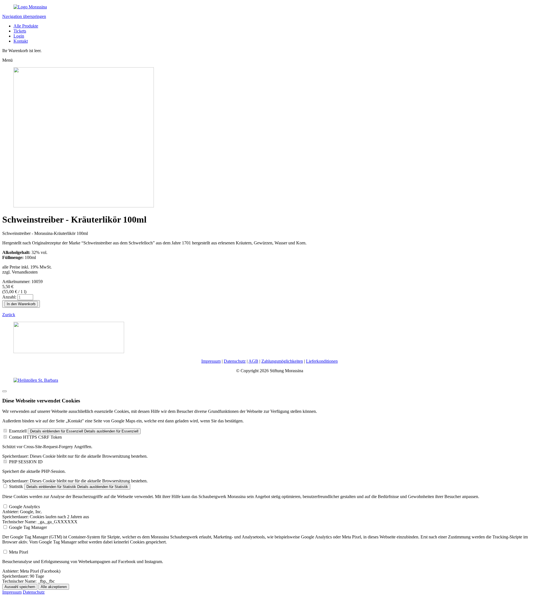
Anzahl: (9, 297)
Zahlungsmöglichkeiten (282, 361)
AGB (253, 361)
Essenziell (18, 431)
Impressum (211, 361)
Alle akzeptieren (54, 587)
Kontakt (20, 41)
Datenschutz (235, 361)
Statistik (16, 486)
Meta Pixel (18, 552)
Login (18, 36)
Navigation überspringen (24, 16)
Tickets (19, 31)
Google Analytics (24, 506)
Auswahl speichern (19, 587)
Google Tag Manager (28, 527)
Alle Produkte (25, 26)
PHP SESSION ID (26, 461)
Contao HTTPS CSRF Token (35, 437)
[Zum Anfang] (4, 391)
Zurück (8, 314)
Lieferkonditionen (322, 361)
